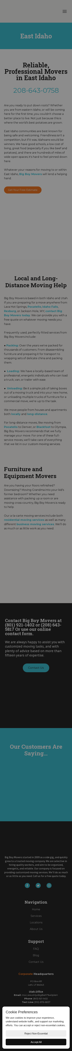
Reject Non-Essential (36, 1033)
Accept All (36, 1042)
